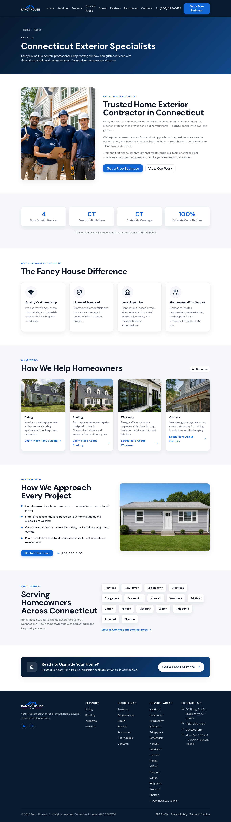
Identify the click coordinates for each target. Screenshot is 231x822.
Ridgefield (182, 608)
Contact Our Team (37, 553)
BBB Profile (162, 814)
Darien (109, 608)
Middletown (155, 588)
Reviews (115, 8)
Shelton (130, 619)
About (103, 8)
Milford (126, 608)
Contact (146, 8)
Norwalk (156, 598)
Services (62, 8)
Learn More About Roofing (85, 443)
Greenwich (135, 598)
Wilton (163, 608)
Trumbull (110, 619)
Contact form (194, 729)
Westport (175, 598)
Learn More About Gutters (181, 439)
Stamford (178, 588)
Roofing (78, 417)
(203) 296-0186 (170, 8)
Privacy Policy (179, 814)
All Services (200, 369)
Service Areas (90, 8)
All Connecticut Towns (164, 800)
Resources (131, 8)
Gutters (174, 417)
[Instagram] (32, 726)
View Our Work (160, 168)
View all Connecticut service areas (124, 629)
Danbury (145, 608)
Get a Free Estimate (197, 8)
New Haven (131, 588)
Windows (127, 417)
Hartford (110, 588)
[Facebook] (24, 726)
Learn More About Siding (41, 441)
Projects (77, 8)
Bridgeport (112, 598)
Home (50, 8)
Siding (29, 417)
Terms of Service (200, 814)
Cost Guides (125, 738)
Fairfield (195, 598)
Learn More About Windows (133, 443)
